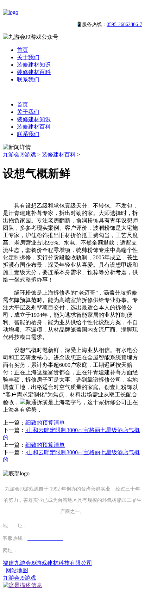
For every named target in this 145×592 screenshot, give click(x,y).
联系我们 (28, 79)
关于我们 (28, 57)
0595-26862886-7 (124, 24)
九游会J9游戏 (19, 155)
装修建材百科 (34, 72)
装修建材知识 (34, 65)
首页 (22, 50)
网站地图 (17, 570)
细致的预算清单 (45, 423)
